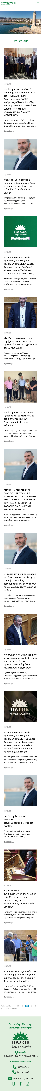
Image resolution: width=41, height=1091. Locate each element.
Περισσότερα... (9, 131)
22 (27, 1006)
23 (32, 1006)
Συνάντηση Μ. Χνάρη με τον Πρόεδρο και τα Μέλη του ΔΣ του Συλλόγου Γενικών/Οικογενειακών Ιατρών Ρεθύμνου (19, 419)
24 (36, 1006)
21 (23, 1006)
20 (18, 1006)
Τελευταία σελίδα (11, 1008)
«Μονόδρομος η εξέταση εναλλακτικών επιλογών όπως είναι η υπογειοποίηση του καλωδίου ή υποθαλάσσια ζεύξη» (20, 186)
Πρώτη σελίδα (6, 1006)
